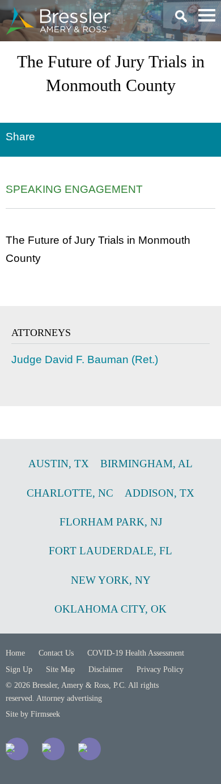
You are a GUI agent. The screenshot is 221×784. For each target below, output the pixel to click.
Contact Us (56, 653)
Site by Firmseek (33, 714)
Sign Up (19, 669)
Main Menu (206, 15)
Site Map (60, 669)
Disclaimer (105, 669)
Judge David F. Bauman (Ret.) (84, 359)
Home (15, 653)
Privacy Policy (160, 669)
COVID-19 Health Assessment (135, 653)
